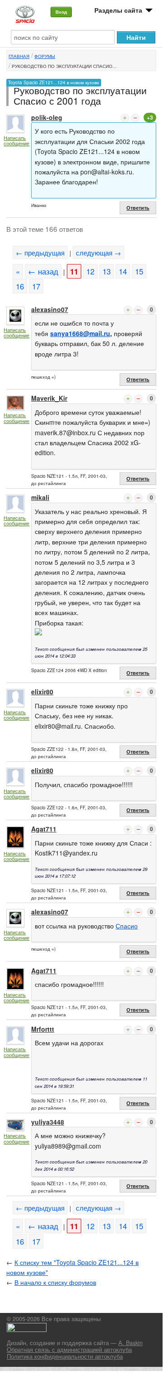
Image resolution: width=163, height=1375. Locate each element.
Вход (61, 12)
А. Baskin (130, 1343)
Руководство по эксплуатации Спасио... (64, 66)
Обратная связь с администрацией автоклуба (69, 1350)
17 (36, 286)
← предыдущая (40, 252)
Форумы (44, 56)
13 (106, 271)
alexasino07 (49, 309)
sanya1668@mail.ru (80, 333)
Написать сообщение (16, 140)
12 (90, 271)
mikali (40, 497)
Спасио (127, 925)
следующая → (98, 252)
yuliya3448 (47, 1121)
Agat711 (43, 828)
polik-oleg (46, 117)
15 (139, 271)
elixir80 (42, 691)
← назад (43, 271)
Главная (19, 56)
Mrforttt (42, 1029)
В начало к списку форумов (55, 1282)
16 (20, 286)
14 (123, 271)
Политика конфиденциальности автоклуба (65, 1356)
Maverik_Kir (49, 398)
